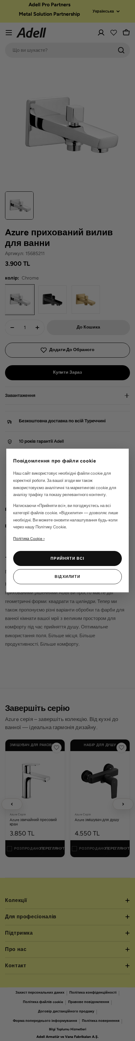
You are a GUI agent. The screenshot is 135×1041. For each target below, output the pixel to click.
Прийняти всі (67, 558)
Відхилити (67, 576)
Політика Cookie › (29, 539)
